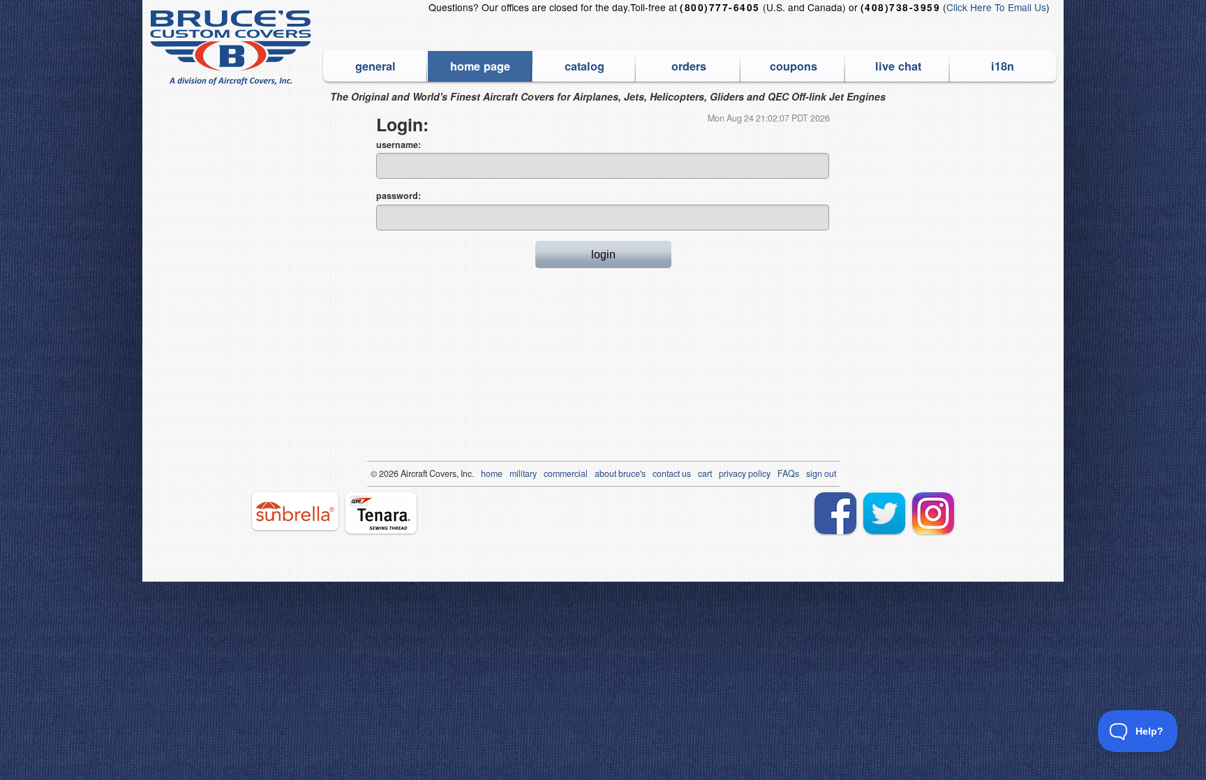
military (523, 473)
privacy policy (744, 473)
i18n (1002, 66)
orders (688, 66)
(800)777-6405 (719, 7)
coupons (793, 66)
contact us (672, 473)
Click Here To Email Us (996, 7)
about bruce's (620, 473)
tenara (381, 513)
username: (398, 144)
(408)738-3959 (900, 7)
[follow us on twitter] (884, 513)
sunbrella (295, 511)
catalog (584, 66)
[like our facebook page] (835, 513)
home (491, 473)
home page (480, 66)
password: (398, 195)
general (375, 66)
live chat (898, 66)
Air (406, 473)
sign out (821, 473)
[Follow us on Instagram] (933, 513)
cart (705, 473)
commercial (566, 473)
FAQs (788, 473)
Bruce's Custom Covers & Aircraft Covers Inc (232, 48)
